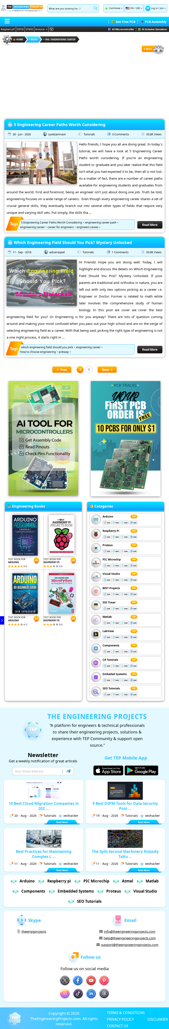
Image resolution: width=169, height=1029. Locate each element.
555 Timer (109, 602)
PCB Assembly (155, 22)
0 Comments (120, 134)
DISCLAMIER (157, 1019)
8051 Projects (111, 588)
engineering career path (100, 222)
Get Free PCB (125, 22)
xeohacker (70, 815)
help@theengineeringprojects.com (130, 938)
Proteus (108, 545)
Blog (34, 39)
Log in (154, 8)
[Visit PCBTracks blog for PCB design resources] (125, 495)
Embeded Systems (115, 674)
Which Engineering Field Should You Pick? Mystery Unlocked (73, 242)
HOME (19, 39)
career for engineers (61, 227)
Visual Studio (111, 574)
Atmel (127, 881)
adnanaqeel (57, 252)
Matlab (107, 617)
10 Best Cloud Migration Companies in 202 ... (44, 806)
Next (105, 370)
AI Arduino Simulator (154, 29)
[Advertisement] (84, 86)
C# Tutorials (110, 660)
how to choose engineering (38, 352)
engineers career (87, 227)
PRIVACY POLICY (120, 1019)
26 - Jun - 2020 (22, 134)
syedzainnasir (57, 134)
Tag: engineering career (60, 39)
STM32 (29, 29)
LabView (108, 631)
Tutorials (89, 134)
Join (162, 8)
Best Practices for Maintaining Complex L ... (44, 854)
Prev (63, 370)
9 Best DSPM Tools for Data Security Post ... (125, 806)
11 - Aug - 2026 (25, 864)
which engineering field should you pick (47, 347)
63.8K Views (154, 134)
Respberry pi (59, 881)
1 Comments (120, 252)
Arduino (40, 29)
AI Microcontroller (123, 29)
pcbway (64, 352)
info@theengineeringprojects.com (129, 931)
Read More (150, 225)
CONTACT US (117, 1025)
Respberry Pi (111, 531)
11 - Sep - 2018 (22, 252)
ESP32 (20, 29)
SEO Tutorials (111, 688)
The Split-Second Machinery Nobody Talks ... (125, 854)
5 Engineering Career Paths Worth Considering (59, 124)
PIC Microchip (112, 559)
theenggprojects (34, 931)
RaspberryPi (8, 29)
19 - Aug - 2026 (107, 815)
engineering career (32, 227)
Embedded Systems (76, 891)
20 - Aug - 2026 (25, 815)
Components (111, 645)
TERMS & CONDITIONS (126, 1012)
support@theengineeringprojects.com (129, 944)
